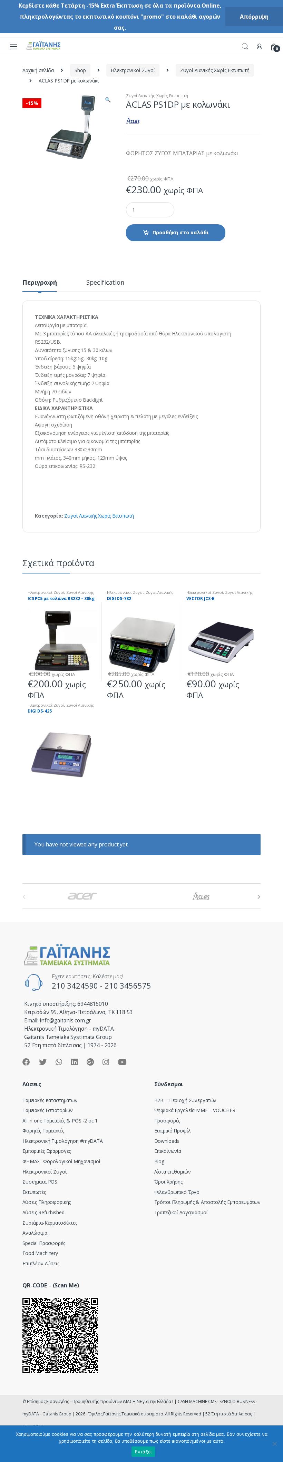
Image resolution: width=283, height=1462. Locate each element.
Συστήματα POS (39, 1181)
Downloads (166, 1141)
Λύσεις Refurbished (43, 1212)
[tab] (39, 285)
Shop (80, 70)
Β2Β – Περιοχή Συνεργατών (185, 1100)
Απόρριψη (254, 16)
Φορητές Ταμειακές (43, 1130)
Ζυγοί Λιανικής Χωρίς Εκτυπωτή (215, 70)
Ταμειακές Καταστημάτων (50, 1100)
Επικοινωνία (167, 1151)
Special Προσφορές (43, 1243)
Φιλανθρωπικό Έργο (177, 1192)
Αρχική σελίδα (38, 70)
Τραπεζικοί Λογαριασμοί (181, 1212)
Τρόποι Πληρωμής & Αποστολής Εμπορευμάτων (207, 1202)
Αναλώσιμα (34, 1232)
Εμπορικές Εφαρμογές (46, 1151)
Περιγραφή (39, 282)
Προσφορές (167, 1120)
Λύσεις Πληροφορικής (46, 1202)
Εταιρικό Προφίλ (172, 1130)
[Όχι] (274, 1443)
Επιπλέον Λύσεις (40, 1263)
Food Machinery (40, 1253)
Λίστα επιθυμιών (172, 1171)
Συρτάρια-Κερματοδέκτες (49, 1222)
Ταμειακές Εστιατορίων (47, 1110)
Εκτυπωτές (34, 1192)
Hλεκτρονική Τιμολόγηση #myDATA (62, 1141)
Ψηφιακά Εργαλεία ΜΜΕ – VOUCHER (194, 1110)
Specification (105, 282)
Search (245, 46)
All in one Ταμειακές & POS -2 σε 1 (60, 1120)
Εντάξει (143, 1451)
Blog (159, 1161)
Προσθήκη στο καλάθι (181, 232)
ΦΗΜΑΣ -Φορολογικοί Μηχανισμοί (61, 1161)
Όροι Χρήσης (168, 1181)
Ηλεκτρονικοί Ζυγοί (133, 70)
